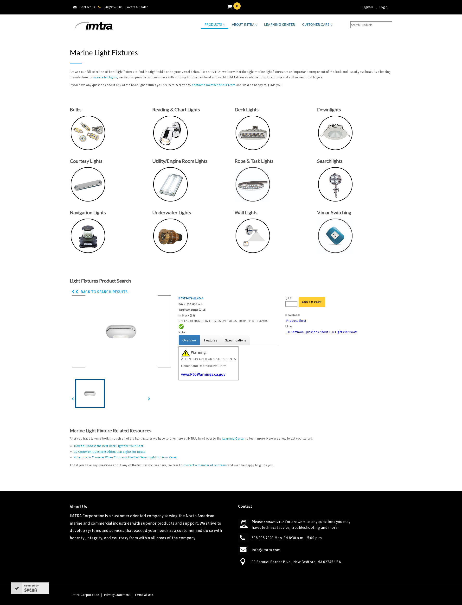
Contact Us (87, 7)
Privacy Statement (117, 595)
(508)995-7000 (112, 7)
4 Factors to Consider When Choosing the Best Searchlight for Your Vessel (125, 457)
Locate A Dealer (137, 7)
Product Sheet (296, 321)
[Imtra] (94, 26)
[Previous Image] (73, 399)
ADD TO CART (312, 302)
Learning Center (233, 438)
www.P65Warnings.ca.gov (203, 374)
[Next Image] (149, 399)
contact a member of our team (213, 85)
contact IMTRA (274, 522)
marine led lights (105, 77)
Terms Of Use (144, 595)
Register (367, 7)
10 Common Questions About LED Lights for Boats (321, 332)
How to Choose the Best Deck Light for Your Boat (108, 446)
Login (383, 7)
